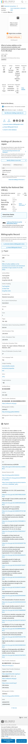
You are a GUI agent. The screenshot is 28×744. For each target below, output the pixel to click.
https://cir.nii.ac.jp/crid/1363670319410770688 (14, 638)
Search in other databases (10, 129)
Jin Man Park (5, 288)
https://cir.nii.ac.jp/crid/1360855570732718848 (14, 512)
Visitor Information (22, 204)
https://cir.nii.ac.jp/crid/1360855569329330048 (14, 503)
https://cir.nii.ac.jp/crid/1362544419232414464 (14, 603)
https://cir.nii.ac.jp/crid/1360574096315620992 (14, 495)
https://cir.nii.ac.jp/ (7, 665)
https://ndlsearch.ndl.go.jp (9, 403)
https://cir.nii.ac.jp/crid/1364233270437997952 (14, 656)
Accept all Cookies (21, 741)
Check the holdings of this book (16, 179)
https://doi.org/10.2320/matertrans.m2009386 (13, 467)
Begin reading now (15, 37)
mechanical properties (8, 368)
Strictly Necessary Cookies (8, 740)
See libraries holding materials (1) (14, 113)
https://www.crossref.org (8, 683)
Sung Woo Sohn (6, 291)
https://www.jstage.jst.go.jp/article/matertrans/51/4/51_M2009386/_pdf (14, 483)
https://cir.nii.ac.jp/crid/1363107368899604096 (14, 611)
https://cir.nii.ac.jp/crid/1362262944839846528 (14, 596)
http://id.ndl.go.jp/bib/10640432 (10, 412)
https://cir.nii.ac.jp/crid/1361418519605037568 (14, 556)
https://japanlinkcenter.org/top (10, 674)
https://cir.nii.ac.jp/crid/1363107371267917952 (14, 621)
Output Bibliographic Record (11, 127)
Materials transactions (10, 6)
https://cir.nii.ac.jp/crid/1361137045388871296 (14, 522)
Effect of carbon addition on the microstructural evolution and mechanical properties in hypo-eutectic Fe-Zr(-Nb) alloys (13, 266)
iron (3, 370)
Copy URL (9, 121)
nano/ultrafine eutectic (8, 366)
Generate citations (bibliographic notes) (13, 124)
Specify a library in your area (14, 160)
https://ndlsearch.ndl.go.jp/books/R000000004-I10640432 (14, 479)
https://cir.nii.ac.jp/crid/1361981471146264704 (14, 588)
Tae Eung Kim (5, 286)
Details (6, 736)
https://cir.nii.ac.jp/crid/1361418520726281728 (14, 566)
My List (4, 121)
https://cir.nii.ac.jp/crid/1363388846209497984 (14, 629)
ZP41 (3, 376)
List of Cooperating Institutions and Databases (11, 151)
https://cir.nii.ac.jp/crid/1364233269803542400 (14, 646)
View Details (23, 88)
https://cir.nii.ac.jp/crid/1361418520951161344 (14, 578)
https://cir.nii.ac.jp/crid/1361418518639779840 (14, 544)
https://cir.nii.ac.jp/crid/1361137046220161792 (14, 532)
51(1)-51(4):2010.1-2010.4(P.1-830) (18, 9)
